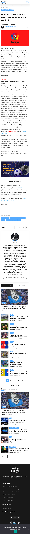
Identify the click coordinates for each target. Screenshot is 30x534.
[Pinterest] (23, 227)
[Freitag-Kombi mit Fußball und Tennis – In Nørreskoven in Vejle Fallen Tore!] (4, 317)
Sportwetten (10, 9)
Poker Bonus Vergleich (9, 494)
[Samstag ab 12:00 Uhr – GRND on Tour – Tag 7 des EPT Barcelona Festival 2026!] (4, 421)
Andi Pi (11, 442)
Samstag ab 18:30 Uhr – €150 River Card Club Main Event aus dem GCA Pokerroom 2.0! (18, 431)
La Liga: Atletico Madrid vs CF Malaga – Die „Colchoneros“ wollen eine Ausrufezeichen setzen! (18, 347)
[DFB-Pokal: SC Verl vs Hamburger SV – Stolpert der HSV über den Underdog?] (14, 297)
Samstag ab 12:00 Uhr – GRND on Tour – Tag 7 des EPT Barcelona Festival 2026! (18, 422)
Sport (6, 5)
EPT (11, 418)
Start (2, 5)
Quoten (3, 220)
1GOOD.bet (21, 188)
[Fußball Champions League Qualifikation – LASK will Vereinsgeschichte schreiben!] (4, 354)
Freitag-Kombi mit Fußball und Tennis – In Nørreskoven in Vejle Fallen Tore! (19, 318)
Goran (15, 26)
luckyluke (12, 320)
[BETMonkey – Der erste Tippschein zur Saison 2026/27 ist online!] (4, 326)
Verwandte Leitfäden (20, 286)
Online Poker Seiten (8, 497)
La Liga (23, 218)
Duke (10, 424)
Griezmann (19, 218)
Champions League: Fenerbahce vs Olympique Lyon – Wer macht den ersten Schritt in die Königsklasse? (19, 374)
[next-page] (22, 380)
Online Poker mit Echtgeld (10, 486)
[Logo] (4, 2)
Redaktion (12, 329)
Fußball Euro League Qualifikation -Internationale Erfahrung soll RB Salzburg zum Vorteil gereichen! (19, 337)
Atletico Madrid (5, 218)
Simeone (8, 220)
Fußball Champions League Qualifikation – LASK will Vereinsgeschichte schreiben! (18, 355)
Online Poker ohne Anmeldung (11, 489)
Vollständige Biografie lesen (15, 278)
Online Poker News (8, 500)
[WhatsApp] (27, 227)
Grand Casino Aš (14, 427)
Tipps (19, 220)
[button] (27, 2)
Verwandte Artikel (7, 286)
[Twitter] (19, 227)
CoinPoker (13, 446)
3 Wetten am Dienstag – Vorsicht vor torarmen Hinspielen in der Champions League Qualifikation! (18, 365)
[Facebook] (16, 227)
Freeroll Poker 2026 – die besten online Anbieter (15, 492)
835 (19, 381)
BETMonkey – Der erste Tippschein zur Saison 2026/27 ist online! (18, 327)
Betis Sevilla (13, 218)
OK (15, 531)
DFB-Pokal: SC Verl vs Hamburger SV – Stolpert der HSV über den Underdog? (14, 308)
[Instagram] (15, 517)
